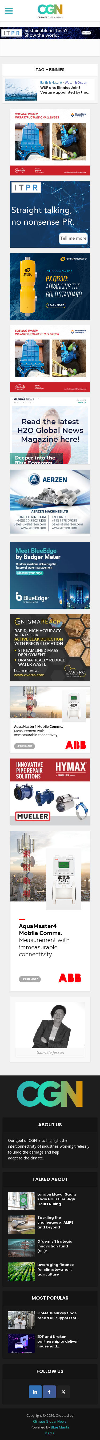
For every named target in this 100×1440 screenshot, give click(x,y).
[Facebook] (49, 1391)
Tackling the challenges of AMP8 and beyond (55, 1222)
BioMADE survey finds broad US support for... (58, 1315)
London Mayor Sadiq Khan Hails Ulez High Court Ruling (56, 1199)
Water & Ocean (76, 82)
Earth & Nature (51, 82)
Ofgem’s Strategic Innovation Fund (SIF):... (54, 1246)
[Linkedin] (35, 1391)
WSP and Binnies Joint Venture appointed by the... (64, 90)
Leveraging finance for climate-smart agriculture (55, 1269)
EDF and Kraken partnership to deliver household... (57, 1341)
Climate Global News (49, 1421)
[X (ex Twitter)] (63, 1391)
